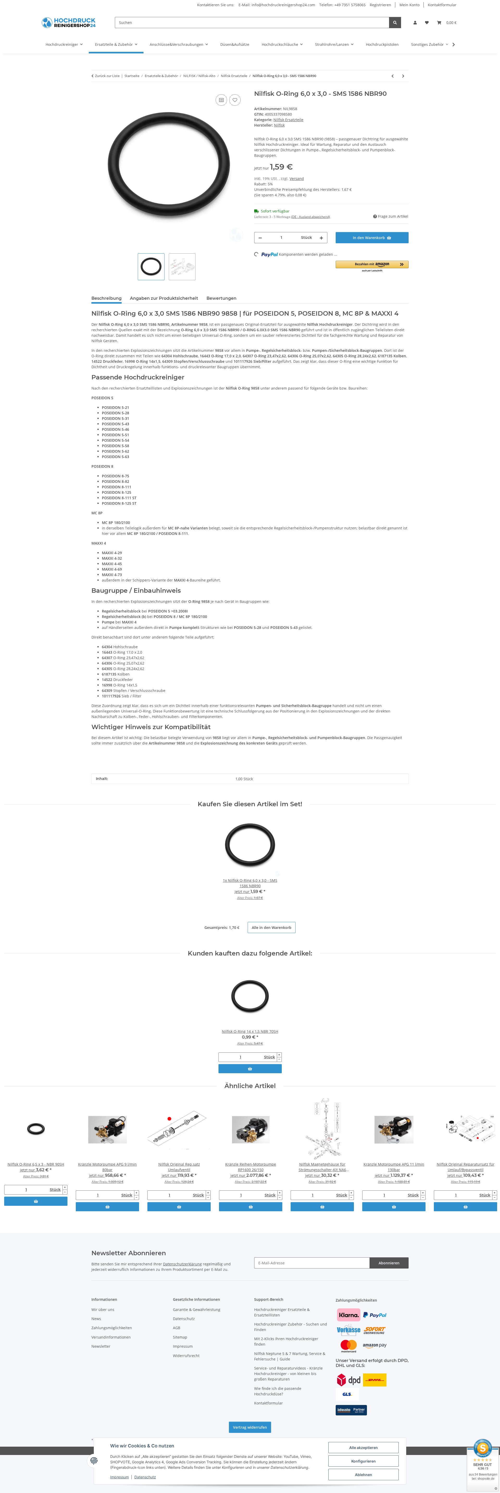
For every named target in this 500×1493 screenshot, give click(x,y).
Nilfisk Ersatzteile (288, 119)
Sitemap (180, 1337)
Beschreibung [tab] (106, 298)
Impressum (119, 1477)
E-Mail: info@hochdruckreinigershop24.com (277, 4)
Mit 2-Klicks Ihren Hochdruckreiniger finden (286, 1341)
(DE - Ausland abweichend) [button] (310, 217)
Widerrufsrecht (186, 1355)
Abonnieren (389, 1262)
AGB (176, 1327)
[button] (415, 23)
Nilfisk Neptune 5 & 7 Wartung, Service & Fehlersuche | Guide (289, 1356)
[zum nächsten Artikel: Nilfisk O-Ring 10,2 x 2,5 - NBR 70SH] (403, 76)
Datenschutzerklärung (182, 1263)
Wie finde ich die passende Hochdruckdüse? (277, 1391)
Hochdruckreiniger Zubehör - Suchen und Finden (290, 1327)
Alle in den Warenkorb (271, 927)
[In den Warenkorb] (250, 1068)
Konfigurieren (363, 1461)
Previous (13, 1155)
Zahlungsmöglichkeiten (111, 1327)
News (96, 1318)
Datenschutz (145, 1477)
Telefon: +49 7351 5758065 (342, 4)
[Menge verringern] (260, 237)
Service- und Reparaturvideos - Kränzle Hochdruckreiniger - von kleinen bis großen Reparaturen (288, 1374)
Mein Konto (409, 4)
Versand (297, 178)
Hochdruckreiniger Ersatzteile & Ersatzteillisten (282, 1312)
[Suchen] (395, 22)
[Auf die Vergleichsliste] (221, 100)
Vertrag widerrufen (250, 1427)
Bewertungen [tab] (221, 298)
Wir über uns (102, 1309)
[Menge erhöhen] (321, 237)
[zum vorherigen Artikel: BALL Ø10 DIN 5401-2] (392, 76)
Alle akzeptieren (363, 1447)
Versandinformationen (111, 1337)
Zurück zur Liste (107, 75)
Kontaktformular (442, 4)
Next (487, 1155)
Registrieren (380, 4)
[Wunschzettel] (427, 23)
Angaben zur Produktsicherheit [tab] (164, 298)
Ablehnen (363, 1474)
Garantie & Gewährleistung (196, 1309)
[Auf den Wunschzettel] (235, 100)
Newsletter (100, 1346)
